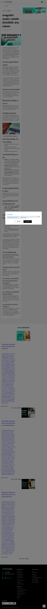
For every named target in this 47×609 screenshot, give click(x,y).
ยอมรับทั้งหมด (27, 221)
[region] (23, 218)
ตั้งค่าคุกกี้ (18, 221)
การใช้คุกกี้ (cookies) (23, 217)
